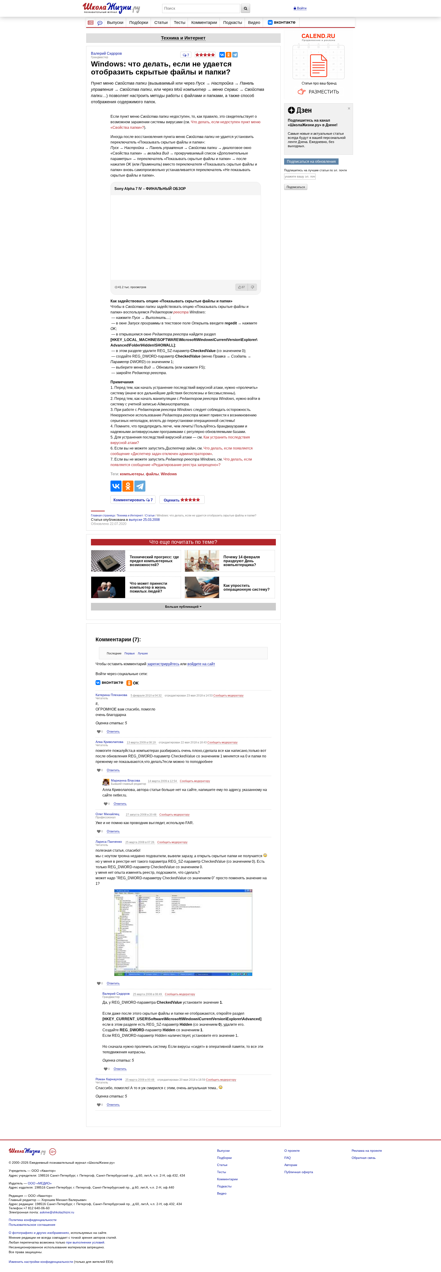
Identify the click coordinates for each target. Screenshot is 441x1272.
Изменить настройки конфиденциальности (41, 1261)
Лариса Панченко (109, 841)
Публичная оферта (298, 1172)
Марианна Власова (125, 780)
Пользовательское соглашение (32, 1224)
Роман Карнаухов (109, 1079)
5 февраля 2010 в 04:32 (146, 695)
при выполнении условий (85, 1242)
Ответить (113, 731)
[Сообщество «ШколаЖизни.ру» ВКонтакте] (281, 22)
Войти (301, 8)
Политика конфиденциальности (33, 1220)
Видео (254, 22)
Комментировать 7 (133, 499)
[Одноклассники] (228, 54)
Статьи (161, 22)
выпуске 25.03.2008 (144, 519)
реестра (181, 312)
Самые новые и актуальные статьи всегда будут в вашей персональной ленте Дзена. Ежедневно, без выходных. (316, 140)
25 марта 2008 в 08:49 (148, 994)
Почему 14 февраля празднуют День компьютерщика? (241, 561)
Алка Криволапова (109, 742)
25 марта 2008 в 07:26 (140, 842)
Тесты (179, 22)
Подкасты (232, 22)
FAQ (287, 1158)
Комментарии (204, 22)
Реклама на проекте (367, 1150)
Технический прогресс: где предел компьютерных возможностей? (154, 561)
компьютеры (132, 474)
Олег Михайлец (107, 814)
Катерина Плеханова (111, 695)
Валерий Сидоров (116, 993)
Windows (169, 474)
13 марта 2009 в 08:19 (141, 742)
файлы (152, 474)
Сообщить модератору (228, 695)
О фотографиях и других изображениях (39, 1233)
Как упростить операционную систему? (246, 587)
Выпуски (115, 22)
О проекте (292, 1150)
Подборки (138, 22)
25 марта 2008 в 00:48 (140, 1079)
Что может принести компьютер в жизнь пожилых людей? (148, 587)
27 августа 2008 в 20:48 (141, 814)
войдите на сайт (201, 664)
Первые (129, 653)
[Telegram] (235, 54)
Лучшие (143, 653)
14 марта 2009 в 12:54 (163, 781)
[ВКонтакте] (222, 54)
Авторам (290, 1165)
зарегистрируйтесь (163, 664)
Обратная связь (364, 1158)
